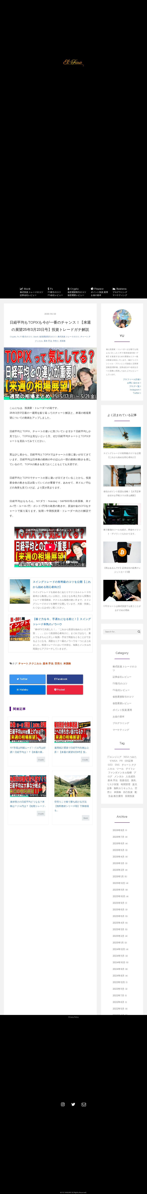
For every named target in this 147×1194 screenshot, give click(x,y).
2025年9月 (119, 903)
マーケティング (121, 729)
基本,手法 (48, 341)
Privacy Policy (73, 1017)
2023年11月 (118, 989)
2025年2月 (118, 936)
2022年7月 (118, 995)
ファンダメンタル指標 (120, 772)
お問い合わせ (133, 383)
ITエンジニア (114, 757)
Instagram (135, 390)
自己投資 (128, 792)
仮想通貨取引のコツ (48, 337)
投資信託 (124, 780)
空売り (56, 341)
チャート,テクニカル (29, 663)
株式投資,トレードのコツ (68, 337)
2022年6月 (118, 1002)
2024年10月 (119, 962)
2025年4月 (119, 922)
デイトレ (130, 768)
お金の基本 (118, 716)
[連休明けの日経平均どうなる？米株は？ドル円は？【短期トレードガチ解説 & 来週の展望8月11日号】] (28, 786)
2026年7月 (118, 836)
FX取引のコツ (26, 337)
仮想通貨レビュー (122, 703)
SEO (110, 764)
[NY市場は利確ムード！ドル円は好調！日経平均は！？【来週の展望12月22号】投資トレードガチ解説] (28, 732)
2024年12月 (119, 949)
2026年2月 (118, 870)
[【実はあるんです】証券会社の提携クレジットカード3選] (122, 552)
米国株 (62, 341)
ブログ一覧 (134, 386)
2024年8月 (119, 975)
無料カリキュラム (123, 788)
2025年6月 (119, 909)
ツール (120, 768)
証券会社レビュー (122, 677)
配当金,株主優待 (122, 794)
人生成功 (130, 776)
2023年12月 (119, 982)
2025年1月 (118, 942)
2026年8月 (119, 830)
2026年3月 (118, 863)
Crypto (13, 337)
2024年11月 (119, 955)
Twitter (136, 393)
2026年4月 (119, 856)
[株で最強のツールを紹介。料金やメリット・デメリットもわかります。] (122, 514)
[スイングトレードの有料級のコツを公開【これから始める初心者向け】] (122, 437)
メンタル (119, 776)
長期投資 (130, 796)
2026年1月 (118, 876)
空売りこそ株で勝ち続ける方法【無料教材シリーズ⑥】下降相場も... (71, 806)
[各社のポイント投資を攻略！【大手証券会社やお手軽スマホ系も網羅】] (122, 476)
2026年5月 (119, 850)
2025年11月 (119, 889)
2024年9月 (119, 969)
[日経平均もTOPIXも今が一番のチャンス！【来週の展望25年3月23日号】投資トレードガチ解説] (50, 373)
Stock (35, 337)
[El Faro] (73, 63)
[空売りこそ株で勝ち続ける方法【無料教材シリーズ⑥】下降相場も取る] (72, 786)
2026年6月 (119, 843)
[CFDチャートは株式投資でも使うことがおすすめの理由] (122, 590)
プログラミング (121, 723)
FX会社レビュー (121, 690)
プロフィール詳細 (131, 379)
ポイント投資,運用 (122, 710)
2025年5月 (119, 916)
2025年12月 (119, 883)
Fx (18, 337)
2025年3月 (118, 929)
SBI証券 (129, 760)
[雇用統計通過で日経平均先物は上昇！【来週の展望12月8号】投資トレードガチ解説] (72, 732)
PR (121, 760)
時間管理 (125, 784)
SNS (117, 764)
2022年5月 (118, 1008)
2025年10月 (119, 896)
